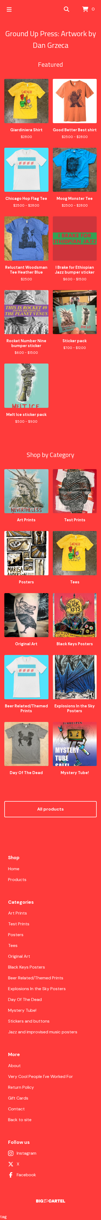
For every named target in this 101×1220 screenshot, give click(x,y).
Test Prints (18, 924)
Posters (15, 934)
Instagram (26, 1153)
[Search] (66, 9)
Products (17, 879)
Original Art (19, 956)
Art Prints (17, 913)
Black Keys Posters (26, 967)
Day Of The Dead (25, 999)
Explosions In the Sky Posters (37, 989)
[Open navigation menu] (9, 9)
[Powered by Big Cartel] (50, 1201)
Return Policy (21, 1087)
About (14, 1065)
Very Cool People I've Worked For (40, 1076)
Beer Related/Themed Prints (35, 978)
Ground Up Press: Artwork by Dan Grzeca (50, 39)
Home (13, 869)
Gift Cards (18, 1098)
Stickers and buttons (29, 1021)
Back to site (20, 1119)
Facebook (26, 1175)
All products (50, 809)
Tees (13, 945)
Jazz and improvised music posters (42, 1032)
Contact (16, 1109)
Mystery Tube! (22, 1010)
